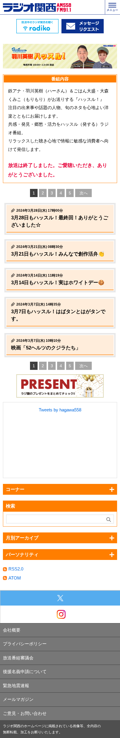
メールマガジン (18, 699)
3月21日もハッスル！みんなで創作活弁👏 (57, 254)
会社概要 (11, 629)
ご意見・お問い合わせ (25, 713)
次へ (84, 193)
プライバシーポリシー (25, 643)
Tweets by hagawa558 (60, 409)
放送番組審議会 (18, 657)
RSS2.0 (15, 568)
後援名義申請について (25, 671)
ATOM (14, 577)
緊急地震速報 (16, 685)
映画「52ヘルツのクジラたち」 (46, 348)
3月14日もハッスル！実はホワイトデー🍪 (57, 282)
